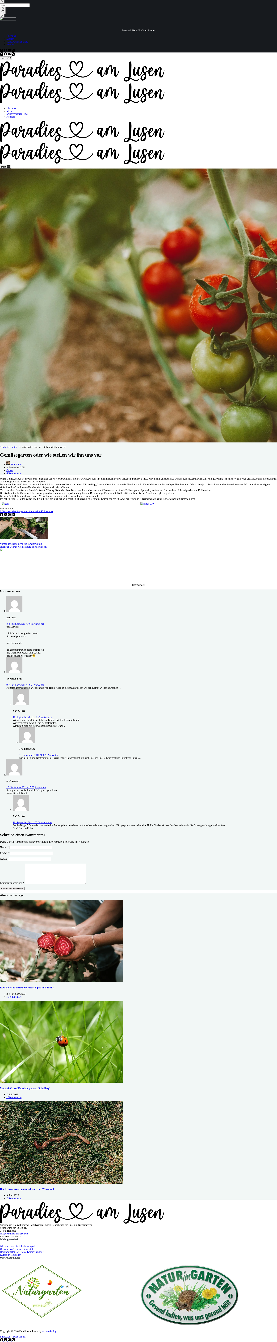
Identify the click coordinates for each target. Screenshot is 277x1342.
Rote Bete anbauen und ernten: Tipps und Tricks (27, 987)
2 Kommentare (13, 1097)
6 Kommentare (13, 473)
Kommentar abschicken (12, 888)
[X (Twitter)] (6, 515)
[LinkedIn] (13, 515)
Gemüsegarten (18, 511)
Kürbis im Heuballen (10, 1254)
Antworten (39, 623)
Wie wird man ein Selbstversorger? (17, 1246)
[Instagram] (2, 54)
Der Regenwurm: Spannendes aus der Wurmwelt (27, 1189)
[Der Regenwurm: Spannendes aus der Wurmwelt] (61, 1182)
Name (4, 847)
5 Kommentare (13, 996)
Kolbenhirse (46, 511)
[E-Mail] (10, 54)
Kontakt (10, 116)
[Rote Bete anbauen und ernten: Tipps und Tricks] (61, 981)
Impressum (5, 1336)
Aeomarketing (49, 1331)
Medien (10, 111)
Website (4, 859)
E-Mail (5, 853)
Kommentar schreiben (12, 883)
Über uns (11, 108)
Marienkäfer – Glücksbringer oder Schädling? (25, 1088)
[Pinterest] (10, 515)
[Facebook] (6, 54)
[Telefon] (13, 54)
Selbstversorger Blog (17, 114)
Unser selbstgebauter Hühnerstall (16, 1249)
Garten (9, 470)
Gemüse (5, 511)
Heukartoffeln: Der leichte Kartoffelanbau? (21, 1252)
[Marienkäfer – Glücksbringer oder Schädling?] (61, 1081)
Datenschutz (19, 1336)
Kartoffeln (33, 511)
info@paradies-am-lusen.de (14, 1233)
